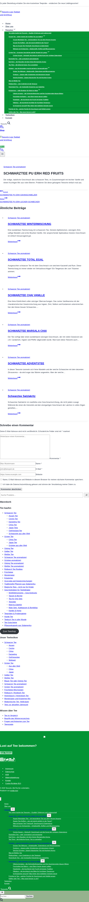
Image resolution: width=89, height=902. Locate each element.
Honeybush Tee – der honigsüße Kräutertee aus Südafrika (26, 87)
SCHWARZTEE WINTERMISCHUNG (29, 223)
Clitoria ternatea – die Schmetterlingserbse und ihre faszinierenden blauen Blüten (38, 93)
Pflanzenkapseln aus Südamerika (17, 625)
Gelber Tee (8, 551)
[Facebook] (5, 760)
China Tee (13, 525)
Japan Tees (13, 528)
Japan (11, 672)
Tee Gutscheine (10, 622)
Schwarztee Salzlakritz (21, 396)
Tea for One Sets (15, 599)
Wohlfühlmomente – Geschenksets (23, 593)
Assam (11, 645)
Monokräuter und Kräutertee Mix (17, 699)
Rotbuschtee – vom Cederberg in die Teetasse (23, 84)
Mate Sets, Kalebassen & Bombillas (23, 608)
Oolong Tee (8, 548)
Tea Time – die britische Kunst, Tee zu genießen (23, 65)
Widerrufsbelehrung (12, 777)
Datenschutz (9, 771)
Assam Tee (13, 516)
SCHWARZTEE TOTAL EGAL (25, 259)
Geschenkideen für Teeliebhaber (17, 590)
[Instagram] (2, 760)
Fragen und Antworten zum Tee (16, 721)
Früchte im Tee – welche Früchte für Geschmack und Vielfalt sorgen (29, 109)
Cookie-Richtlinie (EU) (13, 783)
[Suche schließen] (2, 892)
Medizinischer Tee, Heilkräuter (16, 702)
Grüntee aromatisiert (12, 560)
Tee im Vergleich (11, 716)
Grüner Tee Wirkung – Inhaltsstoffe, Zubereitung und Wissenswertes (34, 71)
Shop (2, 130)
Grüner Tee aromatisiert (14, 687)
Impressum (9, 769)
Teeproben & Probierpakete (15, 614)
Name (39, 464)
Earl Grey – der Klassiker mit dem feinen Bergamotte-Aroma (27, 62)
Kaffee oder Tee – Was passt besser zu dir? (22, 112)
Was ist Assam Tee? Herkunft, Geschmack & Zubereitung (31, 46)
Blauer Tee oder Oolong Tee (15, 681)
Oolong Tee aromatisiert (14, 563)
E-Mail (39, 469)
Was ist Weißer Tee (14, 81)
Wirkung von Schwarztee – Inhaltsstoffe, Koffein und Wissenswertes (34, 49)
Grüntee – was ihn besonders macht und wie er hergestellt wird (30, 843)
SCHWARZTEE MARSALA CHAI (27, 330)
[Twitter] (7, 760)
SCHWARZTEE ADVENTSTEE (26, 363)
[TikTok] (13, 760)
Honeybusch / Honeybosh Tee (16, 696)
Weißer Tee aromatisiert (14, 566)
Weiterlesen (14, 242)
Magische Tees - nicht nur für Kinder (19, 587)
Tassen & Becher (15, 596)
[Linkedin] (10, 760)
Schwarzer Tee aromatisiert (14, 167)
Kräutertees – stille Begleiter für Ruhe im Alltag (25, 861)
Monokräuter (9, 575)
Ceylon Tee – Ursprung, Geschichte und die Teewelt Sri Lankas (30, 829)
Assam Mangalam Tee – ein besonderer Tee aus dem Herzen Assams (34, 40)
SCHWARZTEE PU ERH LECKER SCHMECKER (20, 200)
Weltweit (12, 660)
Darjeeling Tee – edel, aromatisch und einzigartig (24, 59)
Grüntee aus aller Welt (18, 545)
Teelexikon (10, 115)
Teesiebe (12, 602)
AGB (7, 774)
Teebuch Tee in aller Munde (15, 620)
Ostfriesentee (14, 657)
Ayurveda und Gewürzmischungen (18, 581)
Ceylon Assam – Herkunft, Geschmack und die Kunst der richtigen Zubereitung (37, 55)
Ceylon (11, 648)
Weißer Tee (9, 554)
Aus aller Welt (14, 666)
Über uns (9, 26)
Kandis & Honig (15, 611)
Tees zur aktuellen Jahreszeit (16, 705)
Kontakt (8, 118)
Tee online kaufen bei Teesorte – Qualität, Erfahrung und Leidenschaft (30, 33)
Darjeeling (13, 654)
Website (39, 474)
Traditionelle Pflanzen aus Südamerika (19, 584)
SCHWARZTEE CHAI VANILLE (26, 295)
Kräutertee (8, 578)
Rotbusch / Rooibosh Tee (14, 693)
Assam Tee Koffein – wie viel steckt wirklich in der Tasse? (31, 43)
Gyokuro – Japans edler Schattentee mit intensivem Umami (31, 74)
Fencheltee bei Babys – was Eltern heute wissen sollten (30, 96)
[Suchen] (86, 495)
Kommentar (55, 458)
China (11, 651)
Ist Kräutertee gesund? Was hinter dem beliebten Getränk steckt (33, 106)
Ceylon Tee (13, 519)
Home (7, 24)
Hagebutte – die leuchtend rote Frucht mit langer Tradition (30, 99)
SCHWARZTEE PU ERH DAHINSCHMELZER (18, 193)
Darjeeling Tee (14, 522)
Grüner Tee (8, 537)
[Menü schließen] (0, 799)
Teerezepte (8, 724)
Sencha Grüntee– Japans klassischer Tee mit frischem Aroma (32, 77)
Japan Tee (13, 543)
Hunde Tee (8, 617)
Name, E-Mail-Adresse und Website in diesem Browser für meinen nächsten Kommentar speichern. (43, 480)
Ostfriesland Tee (15, 531)
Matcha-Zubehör (15, 605)
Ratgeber (7, 810)
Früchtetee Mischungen (13, 690)
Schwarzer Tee (10, 513)
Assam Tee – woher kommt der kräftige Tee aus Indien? (28, 816)
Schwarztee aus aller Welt (19, 534)
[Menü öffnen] (2, 154)
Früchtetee (8, 572)
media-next (14, 791)
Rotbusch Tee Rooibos (13, 569)
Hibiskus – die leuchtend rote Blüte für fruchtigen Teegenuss (31, 102)
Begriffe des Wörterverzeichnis (17, 718)
